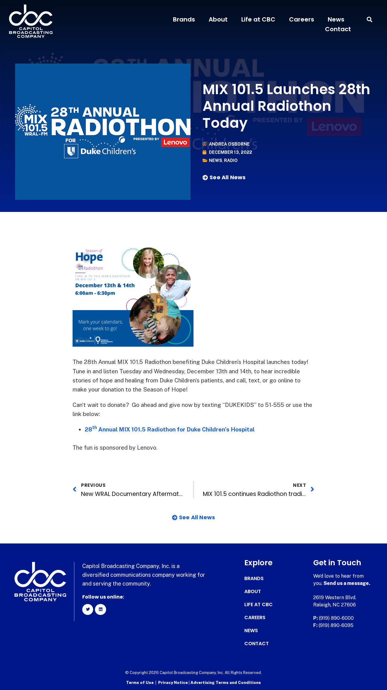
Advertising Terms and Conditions (225, 682)
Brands (184, 19)
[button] (370, 20)
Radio (231, 160)
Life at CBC (258, 19)
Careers (301, 19)
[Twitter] (87, 609)
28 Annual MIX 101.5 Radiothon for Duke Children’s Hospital (170, 429)
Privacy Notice (173, 682)
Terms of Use (140, 682)
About (218, 19)
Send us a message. (347, 583)
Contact (338, 29)
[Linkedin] (100, 609)
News (336, 19)
